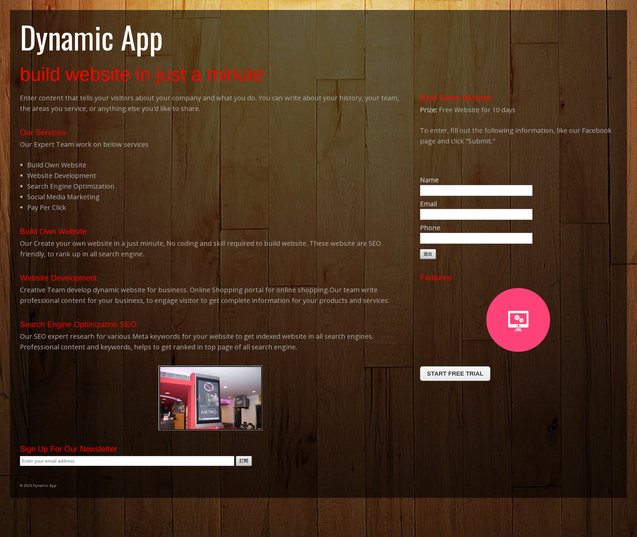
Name (429, 179)
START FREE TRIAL (455, 373)
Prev (26, 398)
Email (428, 203)
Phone (430, 227)
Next (395, 398)
